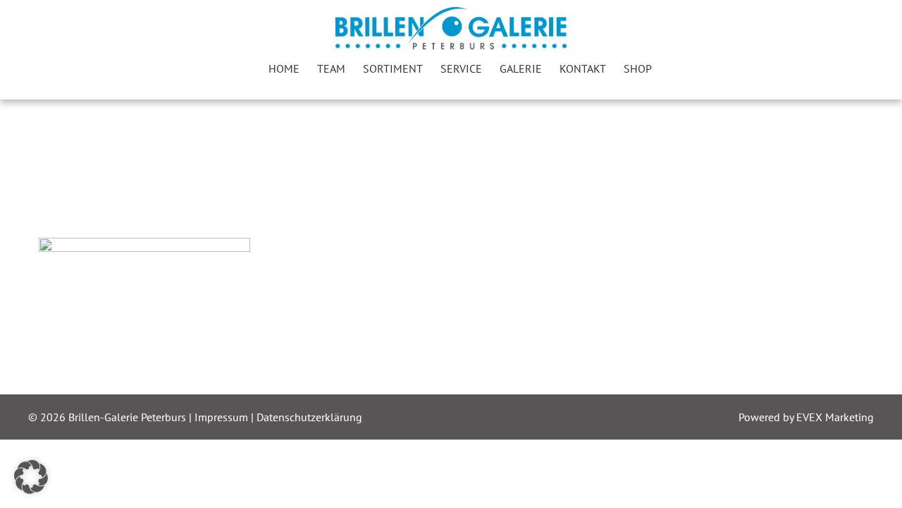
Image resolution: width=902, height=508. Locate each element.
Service (461, 68)
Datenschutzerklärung (309, 417)
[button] (31, 477)
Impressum (222, 417)
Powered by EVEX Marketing (806, 417)
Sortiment (393, 68)
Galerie (521, 68)
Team (331, 68)
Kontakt (583, 68)
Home (283, 68)
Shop (638, 68)
